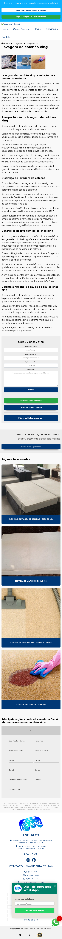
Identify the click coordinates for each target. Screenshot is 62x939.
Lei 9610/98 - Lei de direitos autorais (36, 809)
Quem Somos (21, 29)
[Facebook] (34, 860)
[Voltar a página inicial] (31, 24)
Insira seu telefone (24, 899)
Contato (6, 37)
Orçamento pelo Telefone (31, 407)
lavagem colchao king (32, 43)
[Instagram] (28, 860)
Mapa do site (31, 919)
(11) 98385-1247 (31, 879)
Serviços (51, 29)
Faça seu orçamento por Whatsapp (31, 16)
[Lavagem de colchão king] (8, 62)
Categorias (17, 43)
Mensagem (31, 369)
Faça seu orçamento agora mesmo (31, 10)
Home (5, 29)
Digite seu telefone (31, 362)
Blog (36, 29)
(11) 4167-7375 (32, 872)
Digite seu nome (31, 346)
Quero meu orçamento (31, 447)
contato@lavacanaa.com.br (31, 882)
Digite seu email (31, 354)
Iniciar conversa (34, 910)
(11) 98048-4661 (32, 875)
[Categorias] (17, 37)
